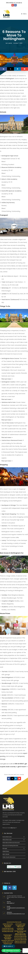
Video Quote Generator (9, 857)
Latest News (6, 851)
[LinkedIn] (14, 888)
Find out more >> (7, 379)
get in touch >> (23, 767)
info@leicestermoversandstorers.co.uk (16, 908)
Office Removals (7, 839)
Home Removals (7, 837)
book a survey (11, 767)
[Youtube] (13, 5)
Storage (5, 848)
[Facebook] (15, 5)
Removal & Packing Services (10, 845)
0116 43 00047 (19, 764)
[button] (3, 69)
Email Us (19, 3)
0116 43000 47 (10, 3)
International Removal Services (11, 842)
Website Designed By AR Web (17, 952)
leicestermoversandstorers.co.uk (16, 914)
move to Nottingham (7, 78)
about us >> (13, 828)
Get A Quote (6, 854)
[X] (5, 888)
